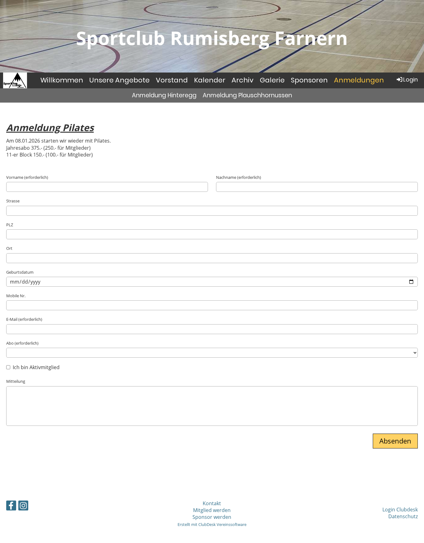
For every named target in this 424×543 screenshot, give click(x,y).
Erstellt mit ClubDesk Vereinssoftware (212, 524)
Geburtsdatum (20, 272)
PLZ (9, 224)
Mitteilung (15, 381)
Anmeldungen (359, 80)
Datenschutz (403, 516)
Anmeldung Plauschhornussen (247, 95)
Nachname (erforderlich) (238, 177)
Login (410, 79)
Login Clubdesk (400, 509)
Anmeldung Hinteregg (164, 95)
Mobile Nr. (15, 295)
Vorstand (172, 80)
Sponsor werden (211, 517)
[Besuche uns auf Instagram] (23, 506)
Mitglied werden (212, 510)
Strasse (13, 201)
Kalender (209, 80)
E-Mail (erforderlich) (24, 319)
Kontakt (212, 503)
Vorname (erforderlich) (27, 177)
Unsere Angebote (119, 80)
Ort (9, 248)
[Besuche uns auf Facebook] (11, 506)
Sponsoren (309, 80)
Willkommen (61, 80)
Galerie (272, 80)
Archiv (243, 80)
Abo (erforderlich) (22, 343)
